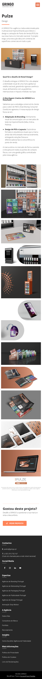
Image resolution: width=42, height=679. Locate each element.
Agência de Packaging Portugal (13, 591)
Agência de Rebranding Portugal (14, 586)
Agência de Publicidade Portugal (14, 595)
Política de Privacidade (10, 653)
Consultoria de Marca (10, 621)
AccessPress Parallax (27, 676)
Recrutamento (7, 630)
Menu (38, 5)
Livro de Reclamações (10, 662)
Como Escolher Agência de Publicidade (16, 641)
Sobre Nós (6, 616)
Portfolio (5, 625)
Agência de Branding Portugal (13, 581)
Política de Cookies (9, 657)
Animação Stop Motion (10, 605)
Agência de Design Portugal (12, 600)
